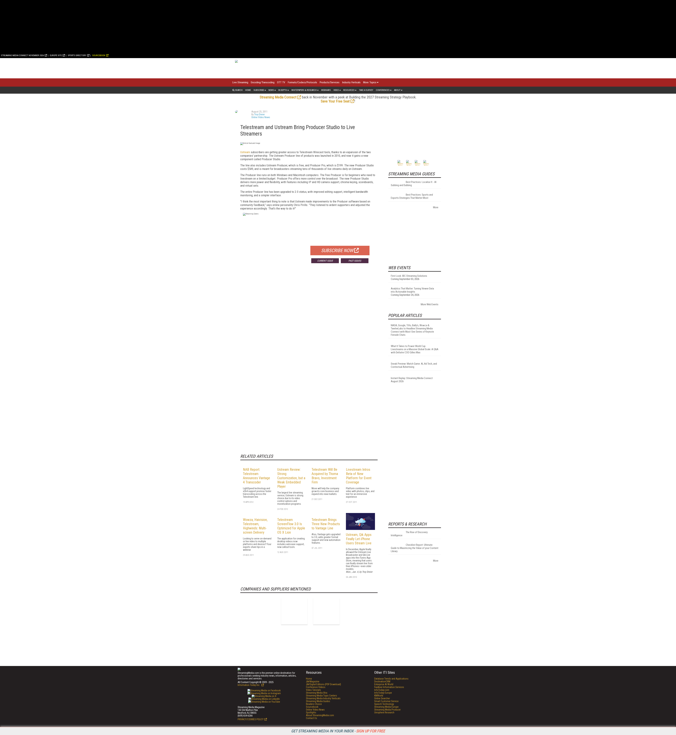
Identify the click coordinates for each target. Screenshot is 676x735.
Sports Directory (77, 55)
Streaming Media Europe (386, 706)
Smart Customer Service (386, 701)
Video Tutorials (313, 690)
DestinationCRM (382, 681)
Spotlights (311, 712)
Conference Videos (315, 687)
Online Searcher (382, 698)
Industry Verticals (351, 82)
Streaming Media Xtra (316, 692)
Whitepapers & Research (304, 90)
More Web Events (429, 304)
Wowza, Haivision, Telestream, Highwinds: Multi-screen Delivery (255, 526)
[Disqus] (309, 318)
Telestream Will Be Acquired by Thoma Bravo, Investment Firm (325, 475)
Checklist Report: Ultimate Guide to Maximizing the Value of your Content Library (414, 548)
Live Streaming (240, 82)
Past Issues (354, 260)
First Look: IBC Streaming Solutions (409, 275)
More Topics (369, 82)
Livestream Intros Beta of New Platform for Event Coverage (358, 475)
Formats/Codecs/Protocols (302, 82)
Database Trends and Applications (391, 678)
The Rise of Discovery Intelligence (409, 534)
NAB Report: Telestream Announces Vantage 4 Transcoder (256, 475)
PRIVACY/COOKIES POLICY (251, 719)
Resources (349, 90)
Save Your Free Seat (335, 101)
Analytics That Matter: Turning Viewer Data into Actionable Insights (412, 290)
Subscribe (259, 90)
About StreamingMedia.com (320, 715)
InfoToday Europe (383, 692)
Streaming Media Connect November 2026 (22, 55)
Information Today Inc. (249, 685)
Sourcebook (98, 55)
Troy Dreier (259, 114)
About (397, 90)
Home (248, 90)
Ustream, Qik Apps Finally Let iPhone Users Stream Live (358, 539)
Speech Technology (384, 704)
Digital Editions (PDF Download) (323, 684)
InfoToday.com (381, 690)
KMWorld (378, 695)
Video (336, 90)
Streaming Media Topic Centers (321, 695)
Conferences (383, 90)
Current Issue (325, 260)
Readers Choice (314, 704)
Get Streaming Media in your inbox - (338, 731)
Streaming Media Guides (318, 701)
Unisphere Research (384, 712)
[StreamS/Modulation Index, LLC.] (294, 611)
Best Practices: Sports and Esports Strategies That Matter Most (412, 196)
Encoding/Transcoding (262, 82)
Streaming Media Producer (387, 709)
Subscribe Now (337, 250)
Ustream (245, 152)
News (271, 90)
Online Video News (260, 117)
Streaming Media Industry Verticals (323, 698)
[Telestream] (326, 611)
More (435, 207)
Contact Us (311, 718)
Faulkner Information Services (389, 687)
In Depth (282, 90)
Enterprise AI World (383, 684)
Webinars (326, 90)
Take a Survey (366, 90)
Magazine (312, 681)
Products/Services (329, 82)
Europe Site (56, 55)
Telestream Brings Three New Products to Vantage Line (326, 524)
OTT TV (281, 82)
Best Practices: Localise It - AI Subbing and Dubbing (413, 183)
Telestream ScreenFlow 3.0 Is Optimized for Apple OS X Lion (291, 526)
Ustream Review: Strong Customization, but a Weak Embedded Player (291, 478)
